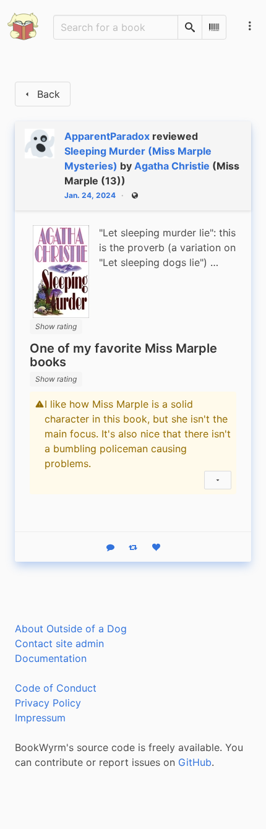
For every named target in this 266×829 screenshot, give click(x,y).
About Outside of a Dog (71, 628)
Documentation (51, 658)
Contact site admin (59, 643)
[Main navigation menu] (250, 26)
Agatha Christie (172, 166)
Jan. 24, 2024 (90, 195)
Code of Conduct (56, 688)
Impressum (40, 717)
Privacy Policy (48, 703)
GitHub (195, 762)
